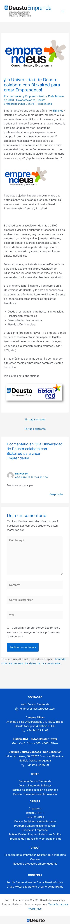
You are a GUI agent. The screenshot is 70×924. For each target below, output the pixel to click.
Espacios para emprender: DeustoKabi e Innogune (35, 854)
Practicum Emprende (35, 830)
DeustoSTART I (35, 812)
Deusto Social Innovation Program (35, 821)
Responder (56, 494)
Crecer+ (35, 859)
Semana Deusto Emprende (35, 781)
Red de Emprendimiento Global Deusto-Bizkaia (35, 882)
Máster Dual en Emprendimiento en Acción (35, 834)
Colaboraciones (25, 100)
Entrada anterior (35, 419)
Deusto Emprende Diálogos (35, 785)
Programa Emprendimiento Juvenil (35, 825)
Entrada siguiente (35, 428)
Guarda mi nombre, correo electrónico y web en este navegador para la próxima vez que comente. (33, 632)
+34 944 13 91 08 (37, 730)
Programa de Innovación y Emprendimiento (35, 838)
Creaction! (35, 808)
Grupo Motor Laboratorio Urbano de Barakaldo (35, 886)
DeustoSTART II (35, 817)
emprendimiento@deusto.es (37, 708)
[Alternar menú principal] (62, 11)
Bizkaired (57, 110)
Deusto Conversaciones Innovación (35, 794)
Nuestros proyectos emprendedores (35, 863)
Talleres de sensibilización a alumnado (35, 789)
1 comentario (44, 103)
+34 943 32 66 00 (37, 764)
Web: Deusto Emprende (35, 704)
